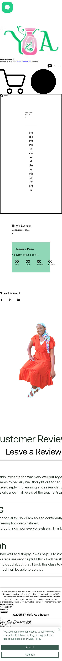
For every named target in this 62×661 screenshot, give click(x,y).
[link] (31, 81)
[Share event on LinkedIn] (18, 300)
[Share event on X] (10, 300)
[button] (2, 61)
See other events (31, 177)
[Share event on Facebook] (1, 300)
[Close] (57, 631)
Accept (30, 647)
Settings (30, 655)
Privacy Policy (6, 604)
